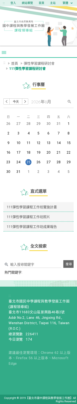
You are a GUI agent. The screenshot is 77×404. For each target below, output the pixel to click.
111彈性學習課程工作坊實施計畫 (32, 207)
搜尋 (69, 264)
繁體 (66, 2)
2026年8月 (41, 101)
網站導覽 (27, 2)
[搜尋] (70, 101)
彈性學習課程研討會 (39, 63)
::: (4, 2)
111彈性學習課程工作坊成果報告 (32, 227)
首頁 (41, 2)
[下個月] (25, 101)
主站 (53, 2)
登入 (13, 2)
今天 (16, 101)
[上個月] (6, 101)
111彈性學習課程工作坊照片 (28, 217)
